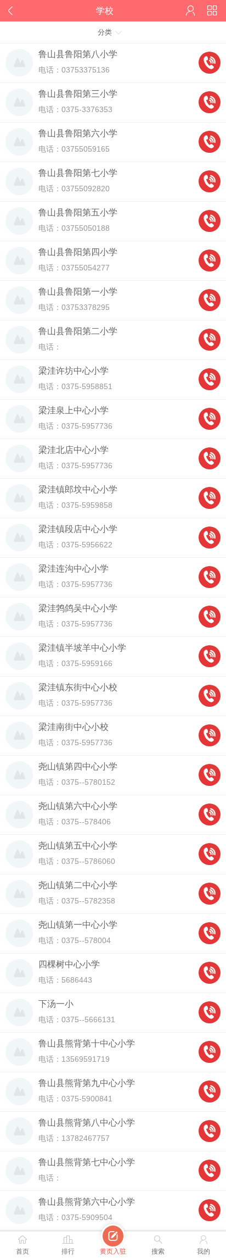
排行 (68, 1244)
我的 (203, 1244)
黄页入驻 (113, 1243)
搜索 (158, 1244)
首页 (22, 1244)
